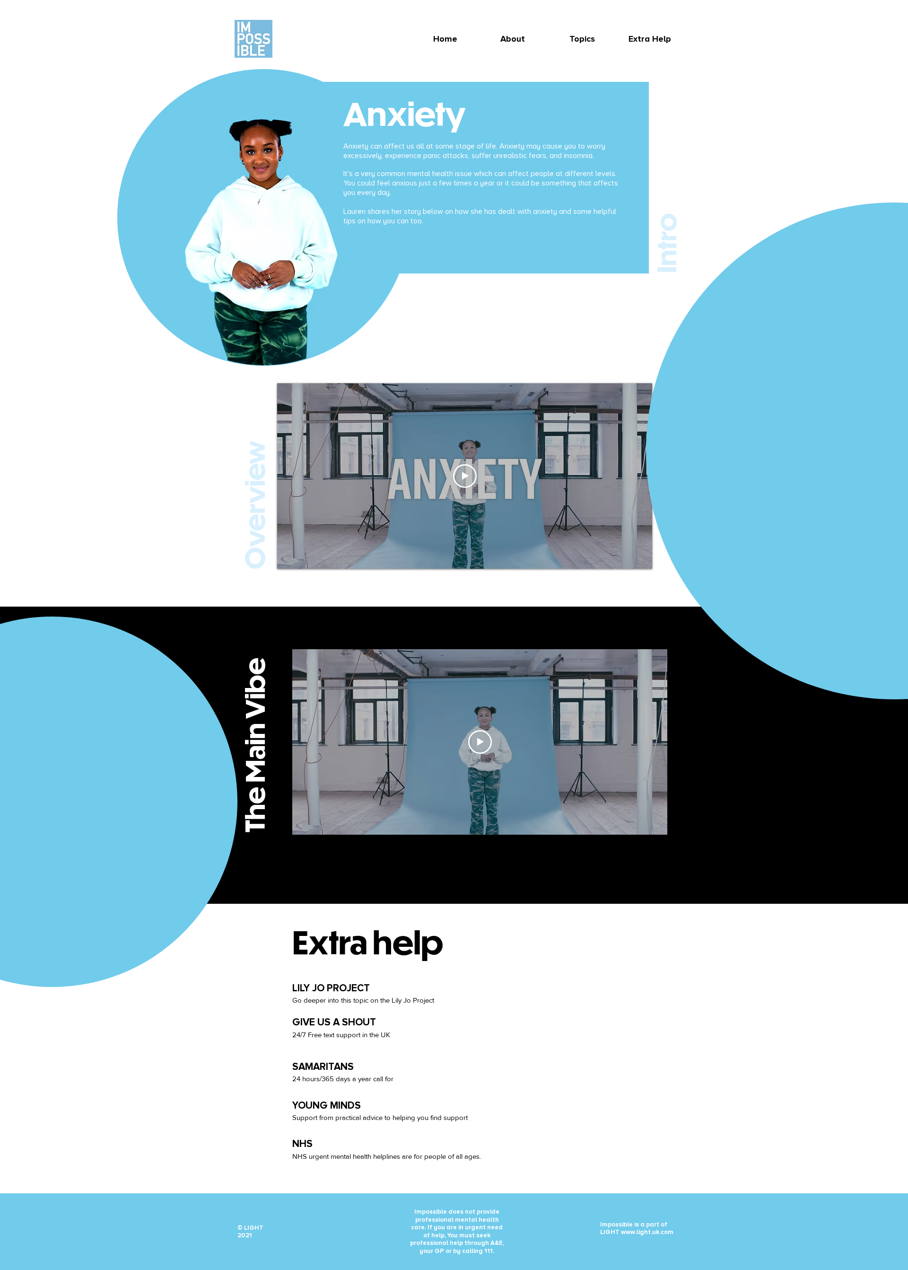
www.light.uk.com (647, 1232)
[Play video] (465, 476)
